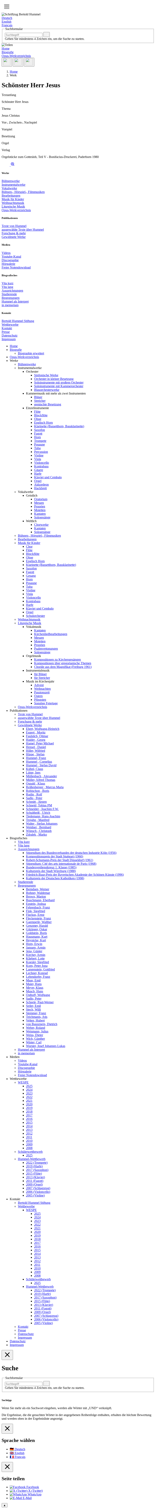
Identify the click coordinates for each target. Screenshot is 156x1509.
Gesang (31, 575)
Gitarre (38, 470)
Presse (6, 332)
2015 (29, 1122)
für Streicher (42, 677)
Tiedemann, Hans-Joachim (43, 816)
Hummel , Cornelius (39, 761)
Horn (37, 437)
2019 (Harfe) (34, 1166)
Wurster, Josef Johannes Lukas (45, 1046)
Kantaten (40, 513)
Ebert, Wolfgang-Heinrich (42, 729)
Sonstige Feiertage (46, 703)
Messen (39, 502)
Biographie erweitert (31, 353)
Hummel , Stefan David (41, 765)
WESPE (23, 1082)
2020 (29, 1104)
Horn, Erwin (34, 944)
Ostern (38, 696)
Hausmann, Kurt (36, 936)
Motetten (40, 510)
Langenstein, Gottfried (40, 969)
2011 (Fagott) (34, 1181)
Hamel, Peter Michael (40, 743)
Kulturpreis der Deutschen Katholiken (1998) (55, 878)
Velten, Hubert (35, 1020)
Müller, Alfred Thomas (40, 780)
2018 (29, 1111)
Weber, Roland (35, 1027)
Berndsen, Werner (37, 889)
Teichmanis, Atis (36, 1016)
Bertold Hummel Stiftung (18, 321)
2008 (29, 1148)
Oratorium (40, 499)
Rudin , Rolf (34, 794)
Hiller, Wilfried (35, 750)
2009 (29, 1144)
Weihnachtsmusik (13, 203)
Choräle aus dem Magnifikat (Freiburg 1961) (63, 667)
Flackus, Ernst (35, 914)
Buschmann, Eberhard (40, 900)
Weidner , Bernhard (38, 827)
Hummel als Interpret (15, 301)
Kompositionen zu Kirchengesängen (57, 659)
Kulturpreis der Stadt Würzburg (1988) (51, 871)
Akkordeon (41, 484)
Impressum (9, 339)
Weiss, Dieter (34, 1035)
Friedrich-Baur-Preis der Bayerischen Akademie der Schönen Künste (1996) (75, 874)
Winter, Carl (33, 1042)
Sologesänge (42, 517)
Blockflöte (41, 415)
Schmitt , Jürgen (36, 801)
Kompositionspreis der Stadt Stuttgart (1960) (54, 856)
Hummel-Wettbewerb (32, 1159)
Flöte (37, 411)
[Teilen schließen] (7, 1467)
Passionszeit (42, 692)
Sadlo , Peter (34, 798)
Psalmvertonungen (46, 648)
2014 (29, 1126)
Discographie (10, 260)
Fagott (38, 433)
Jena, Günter (34, 951)
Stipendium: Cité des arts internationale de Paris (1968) (61, 863)
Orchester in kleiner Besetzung (54, 379)
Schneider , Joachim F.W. (42, 809)
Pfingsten (40, 699)
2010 (29, 1140)
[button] (7, 7)
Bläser (38, 397)
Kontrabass (41, 466)
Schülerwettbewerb (30, 1151)
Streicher (40, 400)
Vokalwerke (9, 188)
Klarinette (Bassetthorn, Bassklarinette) (59, 426)
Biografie (8, 52)
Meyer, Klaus (34, 987)
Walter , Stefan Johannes (41, 823)
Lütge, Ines (33, 772)
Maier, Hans (34, 984)
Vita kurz (7, 283)
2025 (29, 1086)
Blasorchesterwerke (46, 389)
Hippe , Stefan (35, 754)
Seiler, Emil (33, 1006)
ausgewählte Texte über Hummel (23, 229)
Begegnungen (11, 298)
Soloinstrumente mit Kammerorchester (58, 386)
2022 (29, 1097)
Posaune (39, 444)
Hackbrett (40, 488)
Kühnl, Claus (34, 769)
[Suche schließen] (7, 1355)
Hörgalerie (8, 264)
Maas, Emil (33, 980)
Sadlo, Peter (33, 998)
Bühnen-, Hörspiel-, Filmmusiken (23, 192)
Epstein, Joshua (36, 903)
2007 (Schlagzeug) (38, 1188)
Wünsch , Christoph (39, 831)
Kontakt (7, 328)
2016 (29, 1119)
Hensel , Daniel (36, 747)
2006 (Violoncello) (38, 1191)
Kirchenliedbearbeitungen (50, 634)
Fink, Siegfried (35, 911)
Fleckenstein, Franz (38, 918)
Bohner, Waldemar (38, 893)
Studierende (9, 294)
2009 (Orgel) (34, 1184)
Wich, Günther (35, 1038)
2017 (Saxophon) (37, 1170)
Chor (29, 546)
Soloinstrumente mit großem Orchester (58, 382)
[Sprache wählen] (29, 62)
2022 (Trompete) (37, 1162)
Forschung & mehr (14, 233)
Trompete (40, 441)
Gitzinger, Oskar (36, 929)
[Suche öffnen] (18, 62)
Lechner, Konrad (37, 973)
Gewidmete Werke (14, 237)
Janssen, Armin (36, 947)
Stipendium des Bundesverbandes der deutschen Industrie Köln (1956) (71, 852)
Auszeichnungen (12, 290)
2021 (29, 1100)
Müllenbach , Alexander (41, 776)
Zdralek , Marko (36, 834)
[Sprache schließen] (7, 1429)
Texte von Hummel (14, 226)
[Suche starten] (46, 34)
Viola (37, 459)
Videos (6, 253)
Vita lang (7, 287)
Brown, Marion (36, 896)
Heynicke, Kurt (36, 940)
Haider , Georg (35, 739)
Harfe (37, 473)
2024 (29, 1089)
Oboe (37, 419)
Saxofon (39, 430)
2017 (29, 1115)
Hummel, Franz (36, 758)
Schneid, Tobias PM (39, 805)
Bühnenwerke (11, 181)
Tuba (37, 448)
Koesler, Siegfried (37, 962)
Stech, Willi (33, 1009)
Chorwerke (41, 524)
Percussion (41, 451)
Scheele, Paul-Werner (40, 1002)
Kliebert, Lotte (35, 958)
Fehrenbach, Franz (38, 907)
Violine (38, 455)
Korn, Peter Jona (37, 965)
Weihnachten (42, 688)
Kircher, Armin (35, 955)
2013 (29, 1129)
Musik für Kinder (13, 199)
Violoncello (41, 462)
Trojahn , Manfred (37, 820)
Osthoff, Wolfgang (38, 995)
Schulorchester (35, 615)
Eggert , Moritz (36, 732)
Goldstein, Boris (36, 933)
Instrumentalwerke (13, 184)
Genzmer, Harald (37, 925)
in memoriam (10, 305)
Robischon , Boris (37, 790)
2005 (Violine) (35, 1195)
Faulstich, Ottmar (37, 736)
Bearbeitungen (11, 195)
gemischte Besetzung (47, 404)
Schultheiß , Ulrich (38, 812)
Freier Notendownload (16, 267)
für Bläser (40, 674)
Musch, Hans (34, 991)
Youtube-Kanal (11, 256)
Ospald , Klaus (35, 783)
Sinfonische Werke (46, 375)
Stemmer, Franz (36, 1013)
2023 (29, 1093)
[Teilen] (7, 62)
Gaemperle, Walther (39, 922)
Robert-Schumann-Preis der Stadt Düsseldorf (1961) (59, 860)
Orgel (37, 481)
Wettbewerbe (10, 324)
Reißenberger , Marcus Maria (45, 787)
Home (6, 48)
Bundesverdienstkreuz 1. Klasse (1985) (51, 867)
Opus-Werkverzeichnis (16, 56)
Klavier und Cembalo (48, 477)
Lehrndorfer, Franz (38, 976)
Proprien (39, 506)
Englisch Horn (43, 422)
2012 (29, 1133)
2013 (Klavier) (35, 1177)
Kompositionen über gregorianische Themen (62, 663)
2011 (29, 1137)
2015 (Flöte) (34, 1173)
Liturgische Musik (13, 206)
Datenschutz (9, 335)
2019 (29, 1108)
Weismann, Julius (37, 1031)
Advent (39, 685)
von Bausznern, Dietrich (41, 1024)
